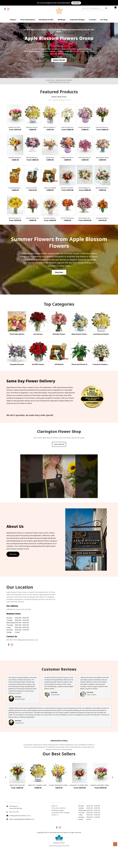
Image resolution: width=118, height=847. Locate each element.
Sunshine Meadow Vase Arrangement (15, 157)
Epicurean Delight (50, 188)
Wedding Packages (57, 810)
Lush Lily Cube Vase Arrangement (67, 127)
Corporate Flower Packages (60, 812)
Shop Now (59, 272)
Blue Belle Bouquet (102, 157)
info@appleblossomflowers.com (27, 640)
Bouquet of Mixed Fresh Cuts (67, 188)
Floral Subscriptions (27, 20)
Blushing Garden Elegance (102, 188)
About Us (54, 806)
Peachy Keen (50, 157)
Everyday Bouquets (17, 364)
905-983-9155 (11, 640)
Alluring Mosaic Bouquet (32, 157)
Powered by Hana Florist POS (59, 846)
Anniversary (38, 334)
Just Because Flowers (101, 334)
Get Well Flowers (38, 364)
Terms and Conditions (58, 808)
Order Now (76, 3)
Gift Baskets (59, 364)
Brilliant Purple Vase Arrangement (67, 157)
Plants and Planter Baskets (80, 364)
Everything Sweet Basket (15, 188)
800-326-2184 (14, 812)
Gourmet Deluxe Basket (32, 188)
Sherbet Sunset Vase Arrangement (32, 218)
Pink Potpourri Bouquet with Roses (85, 218)
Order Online (59, 60)
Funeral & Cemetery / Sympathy (101, 364)
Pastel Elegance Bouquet (85, 188)
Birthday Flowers (59, 334)
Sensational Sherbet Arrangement (102, 218)
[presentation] (5, 777)
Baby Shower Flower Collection (80, 334)
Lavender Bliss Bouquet (50, 218)
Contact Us (54, 815)
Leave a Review (59, 444)
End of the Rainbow (67, 218)
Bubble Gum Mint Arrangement (15, 127)
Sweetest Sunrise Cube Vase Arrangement (32, 127)
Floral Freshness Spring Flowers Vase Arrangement (50, 127)
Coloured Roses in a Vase (102, 127)
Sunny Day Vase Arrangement (15, 218)
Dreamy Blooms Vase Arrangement (85, 127)
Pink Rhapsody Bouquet (85, 157)
